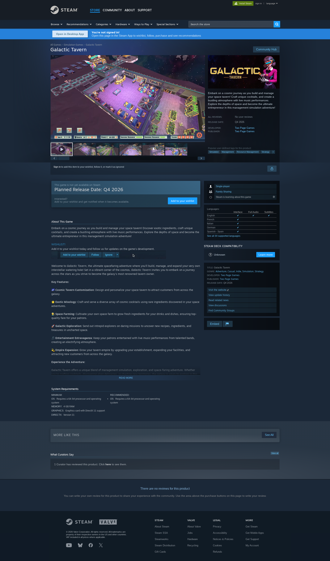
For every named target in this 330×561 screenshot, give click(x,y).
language (270, 3)
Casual (231, 271)
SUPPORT (145, 10)
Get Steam (252, 526)
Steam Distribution (165, 545)
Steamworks (161, 539)
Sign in (57, 167)
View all (274, 453)
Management (228, 152)
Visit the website (218, 289)
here (108, 464)
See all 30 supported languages (223, 236)
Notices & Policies (223, 539)
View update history (219, 295)
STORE (95, 10)
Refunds (217, 551)
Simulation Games (73, 44)
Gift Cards (160, 551)
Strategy (265, 152)
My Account (252, 545)
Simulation (214, 152)
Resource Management (248, 152)
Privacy (217, 526)
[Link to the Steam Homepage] (64, 13)
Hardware (192, 539)
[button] (57, 24)
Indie (238, 271)
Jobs (190, 532)
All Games (55, 44)
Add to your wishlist (182, 200)
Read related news (219, 300)
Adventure (221, 271)
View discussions (218, 305)
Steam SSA (161, 532)
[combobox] (231, 24)
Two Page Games (245, 127)
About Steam (162, 526)
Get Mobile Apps (255, 532)
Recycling (192, 545)
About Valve (194, 526)
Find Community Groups (222, 310)
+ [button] (273, 152)
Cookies (217, 545)
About (130, 10)
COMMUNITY (112, 10)
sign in (258, 3)
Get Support (252, 539)
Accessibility (220, 532)
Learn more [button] (266, 254)
